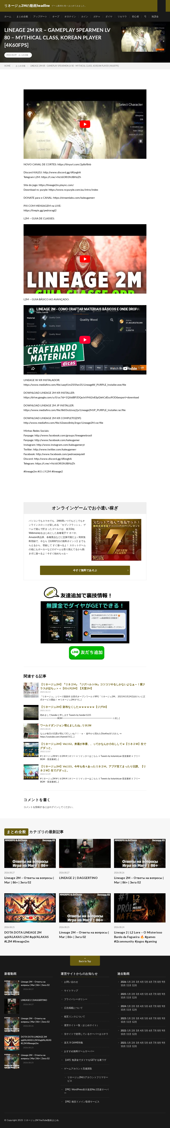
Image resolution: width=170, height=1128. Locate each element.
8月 (159, 982)
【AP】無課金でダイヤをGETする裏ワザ (85, 1060)
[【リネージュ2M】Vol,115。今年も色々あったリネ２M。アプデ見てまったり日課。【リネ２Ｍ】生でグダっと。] (31, 772)
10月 (123, 998)
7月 (155, 982)
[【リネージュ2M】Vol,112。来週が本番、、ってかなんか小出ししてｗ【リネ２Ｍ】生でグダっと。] (31, 749)
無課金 (155, 17)
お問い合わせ (71, 982)
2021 (123, 1043)
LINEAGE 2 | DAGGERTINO (78, 878)
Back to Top (85, 961)
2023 (123, 1018)
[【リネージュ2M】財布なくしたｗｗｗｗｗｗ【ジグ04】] (31, 712)
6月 (150, 982)
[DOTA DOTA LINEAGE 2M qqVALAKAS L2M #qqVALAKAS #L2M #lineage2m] (11, 1042)
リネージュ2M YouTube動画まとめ (41, 1120)
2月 (133, 982)
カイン (84, 17)
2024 (123, 1006)
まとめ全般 (22, 17)
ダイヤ (108, 17)
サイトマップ (71, 991)
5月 (146, 982)
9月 (163, 994)
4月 (142, 982)
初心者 (135, 17)
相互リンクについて (74, 1017)
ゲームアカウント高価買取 (78, 1069)
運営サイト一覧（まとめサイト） (81, 1025)
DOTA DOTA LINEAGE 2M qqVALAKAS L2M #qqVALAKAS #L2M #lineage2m (26, 937)
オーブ (55, 17)
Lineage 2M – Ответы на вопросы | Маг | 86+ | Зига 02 (29, 880)
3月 (137, 982)
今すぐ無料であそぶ (85, 570)
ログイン (53, 807)
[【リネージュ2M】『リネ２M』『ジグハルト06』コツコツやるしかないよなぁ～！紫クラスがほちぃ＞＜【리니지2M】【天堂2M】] (31, 689)
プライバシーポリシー (75, 999)
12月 (134, 998)
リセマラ (122, 17)
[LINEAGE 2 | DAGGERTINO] (11, 1006)
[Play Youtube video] (85, 124)
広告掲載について (73, 1008)
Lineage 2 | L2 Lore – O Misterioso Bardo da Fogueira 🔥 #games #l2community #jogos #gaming (138, 937)
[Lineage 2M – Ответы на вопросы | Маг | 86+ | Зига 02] (11, 987)
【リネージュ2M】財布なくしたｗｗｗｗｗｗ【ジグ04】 (74, 707)
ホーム (7, 17)
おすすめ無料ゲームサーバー (79, 1051)
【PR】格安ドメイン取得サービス (81, 1102)
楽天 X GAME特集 (73, 1043)
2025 (123, 994)
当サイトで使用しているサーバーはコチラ (86, 1034)
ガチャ (96, 17)
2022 (123, 1031)
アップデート (40, 17)
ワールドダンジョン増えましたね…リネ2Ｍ (65, 725)
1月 (129, 982)
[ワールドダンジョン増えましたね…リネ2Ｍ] (31, 730)
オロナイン (70, 17)
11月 (128, 998)
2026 (123, 982)
